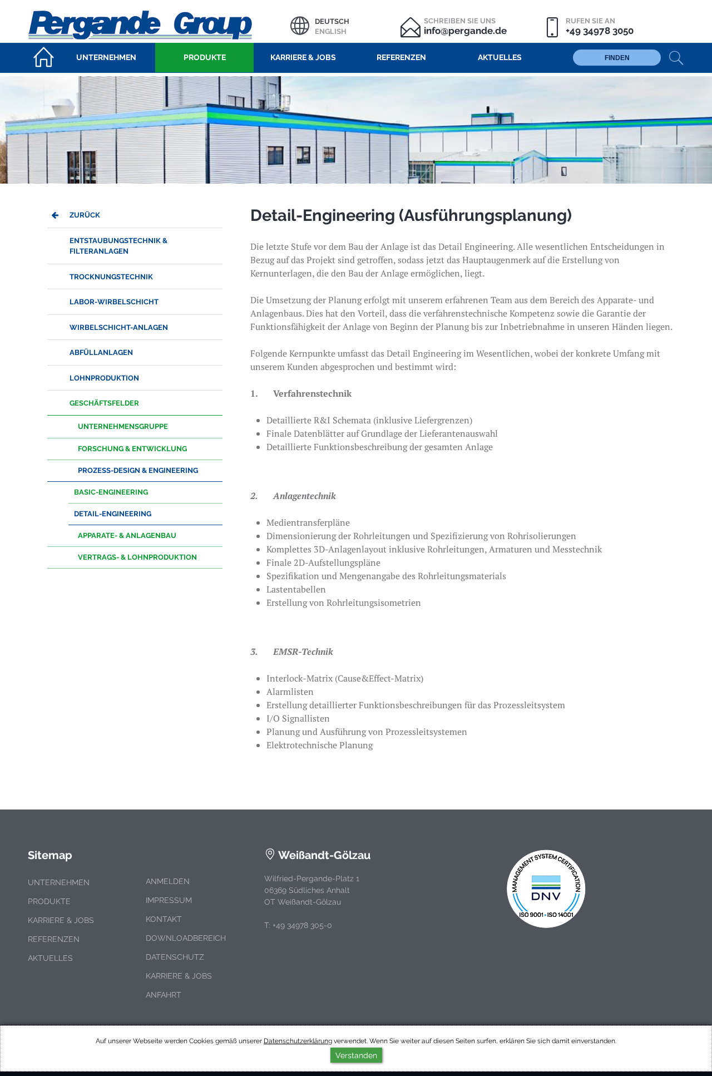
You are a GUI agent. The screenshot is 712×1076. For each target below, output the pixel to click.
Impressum (169, 900)
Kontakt (164, 919)
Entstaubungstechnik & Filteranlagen (118, 245)
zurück (85, 215)
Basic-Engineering (111, 492)
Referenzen (54, 939)
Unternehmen (59, 882)
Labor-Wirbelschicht (114, 302)
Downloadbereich (186, 938)
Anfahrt (163, 994)
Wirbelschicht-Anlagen (119, 327)
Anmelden (168, 881)
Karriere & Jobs (61, 920)
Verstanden (356, 1055)
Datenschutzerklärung (298, 1041)
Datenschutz (175, 956)
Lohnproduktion (104, 378)
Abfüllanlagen (101, 352)
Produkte (49, 901)
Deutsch (332, 21)
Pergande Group (159, 23)
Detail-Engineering (112, 514)
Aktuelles (50, 958)
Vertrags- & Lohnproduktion (137, 557)
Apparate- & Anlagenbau (127, 535)
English (331, 31)
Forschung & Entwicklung (132, 449)
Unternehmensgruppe (123, 426)
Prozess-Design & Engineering (138, 470)
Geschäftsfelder (104, 403)
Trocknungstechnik (111, 277)
